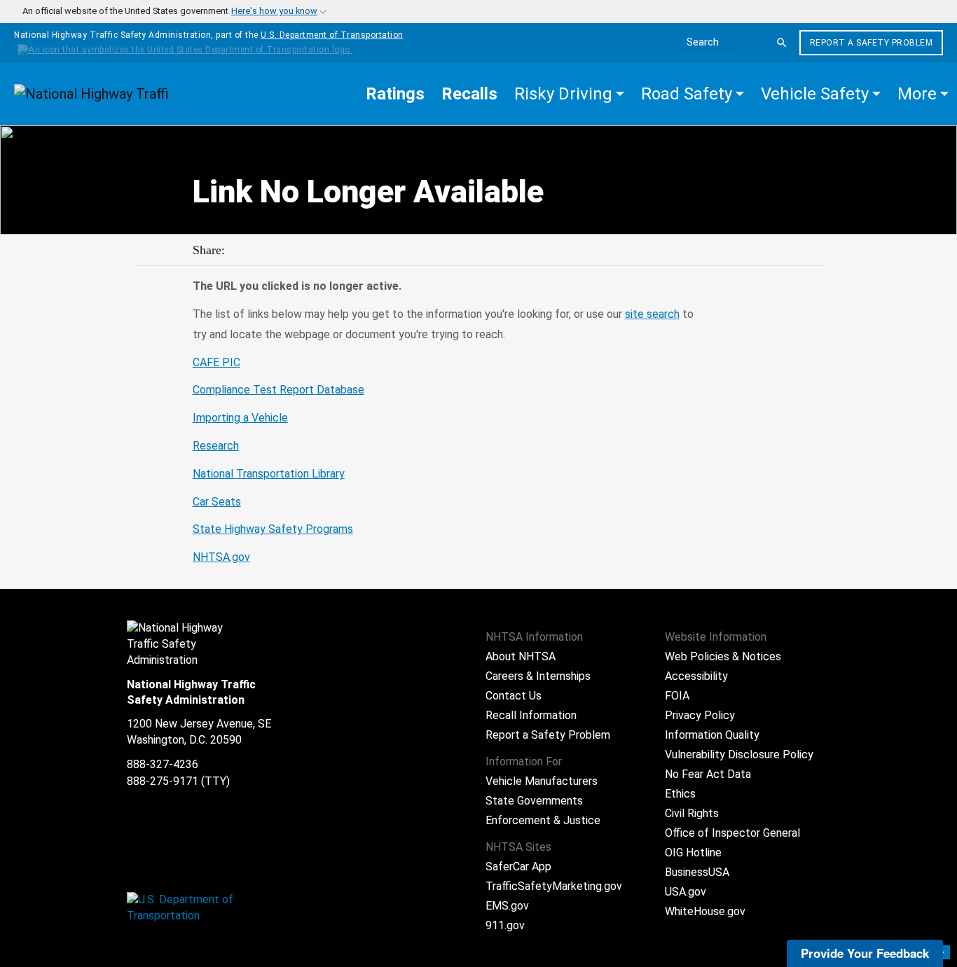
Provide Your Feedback (865, 953)
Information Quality (712, 735)
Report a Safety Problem (871, 43)
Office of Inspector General (732, 833)
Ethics (680, 793)
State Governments (534, 800)
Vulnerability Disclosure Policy (739, 754)
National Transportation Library (269, 473)
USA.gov (685, 891)
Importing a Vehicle (240, 417)
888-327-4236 (162, 764)
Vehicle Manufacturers (542, 781)
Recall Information (531, 715)
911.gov (505, 925)
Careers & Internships (538, 676)
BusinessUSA (697, 872)
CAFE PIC (216, 362)
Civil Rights (692, 813)
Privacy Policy (700, 715)
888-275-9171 (162, 781)
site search (652, 314)
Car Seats (217, 501)
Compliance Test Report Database (278, 389)
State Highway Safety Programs (273, 529)
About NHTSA (521, 656)
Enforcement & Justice (543, 820)
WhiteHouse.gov (705, 911)
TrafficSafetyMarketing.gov (554, 886)
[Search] (781, 42)
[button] (569, 93)
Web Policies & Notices (723, 656)
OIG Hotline (693, 852)
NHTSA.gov (221, 557)
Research (216, 445)
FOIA (677, 695)
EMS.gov (507, 905)
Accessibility (696, 676)
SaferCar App (518, 866)
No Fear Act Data (708, 774)
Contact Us (514, 695)
